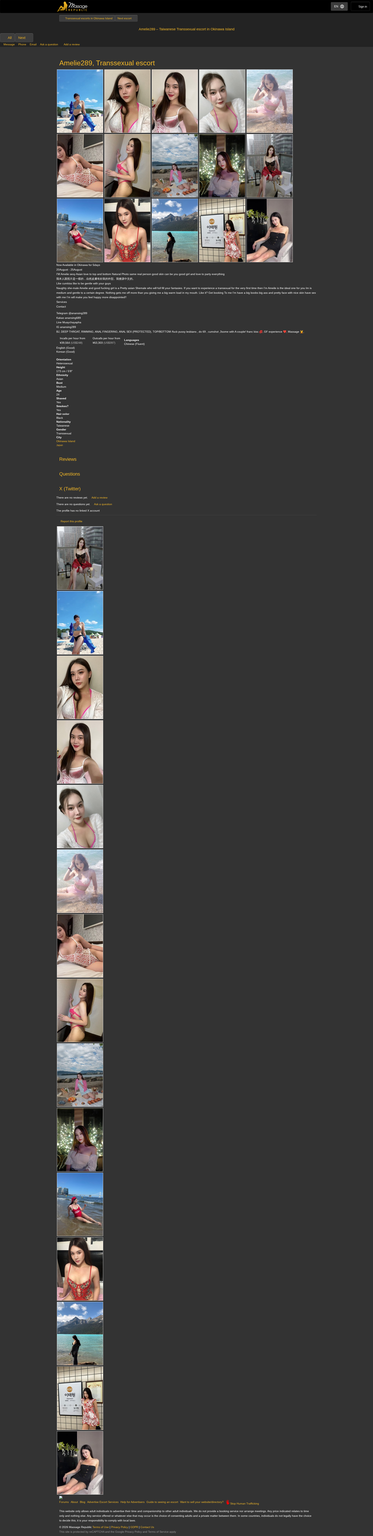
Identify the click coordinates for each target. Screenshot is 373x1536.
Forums (64, 1502)
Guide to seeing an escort (162, 1502)
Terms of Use (100, 1527)
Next (21, 38)
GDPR (134, 1527)
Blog (82, 1502)
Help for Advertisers (132, 1502)
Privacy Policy (119, 1527)
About (74, 1502)
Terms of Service (158, 1531)
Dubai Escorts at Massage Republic (72, 6)
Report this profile (71, 521)
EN (336, 6)
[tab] (186, 458)
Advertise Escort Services (103, 1502)
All (10, 38)
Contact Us (147, 1527)
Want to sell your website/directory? (202, 1502)
